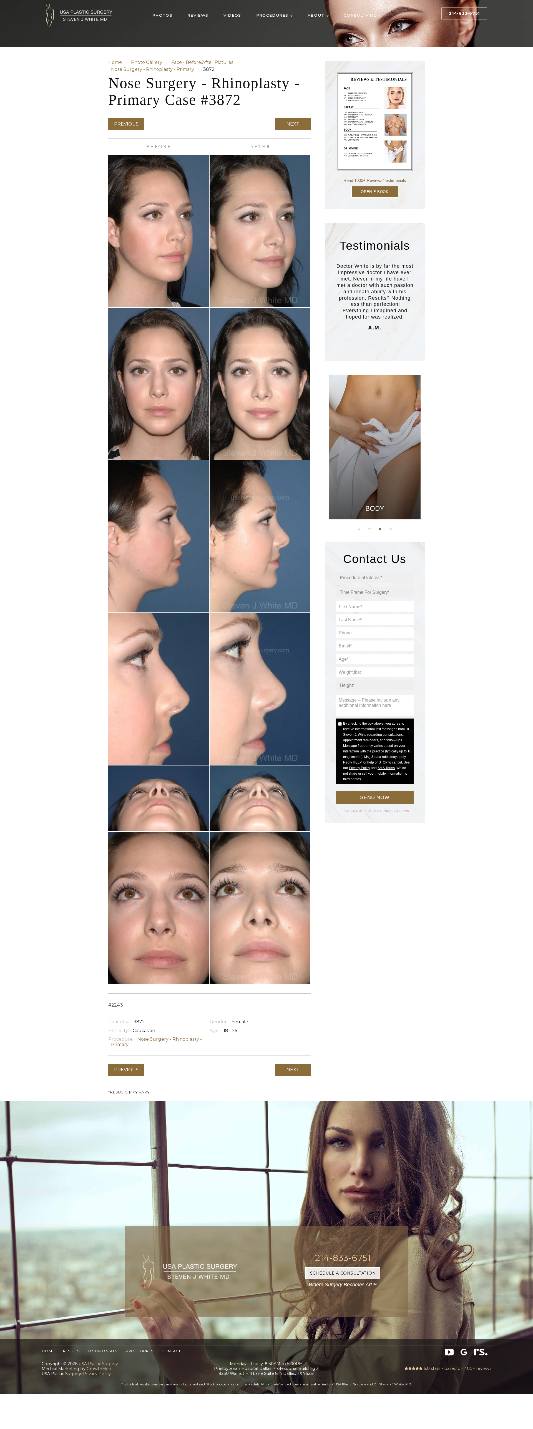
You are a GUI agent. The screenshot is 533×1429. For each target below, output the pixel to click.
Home (115, 62)
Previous (126, 124)
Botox (375, 492)
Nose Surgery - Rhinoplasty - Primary (152, 69)
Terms (403, 810)
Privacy (389, 810)
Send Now (374, 797)
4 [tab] (390, 529)
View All (375, 506)
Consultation (362, 15)
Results (71, 1351)
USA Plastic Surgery (79, 2)
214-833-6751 (464, 13)
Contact (171, 1351)
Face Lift (375, 478)
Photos (162, 15)
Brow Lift (375, 450)
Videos (232, 15)
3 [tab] (380, 529)
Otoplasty (374, 422)
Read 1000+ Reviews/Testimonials (374, 180)
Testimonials (102, 1351)
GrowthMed (99, 1368)
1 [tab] (359, 529)
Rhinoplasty (374, 436)
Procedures (273, 15)
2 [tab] (369, 529)
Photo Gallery (146, 62)
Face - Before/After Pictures (202, 62)
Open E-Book (374, 192)
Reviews (197, 15)
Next (292, 124)
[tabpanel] (375, 447)
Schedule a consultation (343, 1273)
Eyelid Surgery (375, 464)
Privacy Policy (359, 768)
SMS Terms (386, 768)
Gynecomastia (374, 408)
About (317, 15)
